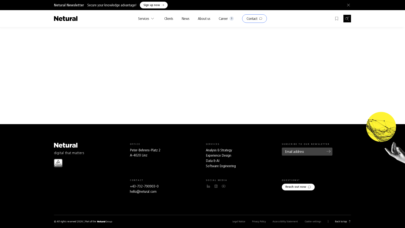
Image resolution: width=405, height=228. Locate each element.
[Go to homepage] (66, 18)
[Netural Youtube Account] (223, 186)
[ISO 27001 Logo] (58, 163)
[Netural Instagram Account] (216, 186)
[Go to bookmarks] (336, 18)
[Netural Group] (104, 222)
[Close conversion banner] (347, 5)
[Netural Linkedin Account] (208, 186)
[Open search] (347, 18)
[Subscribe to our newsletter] (328, 151)
